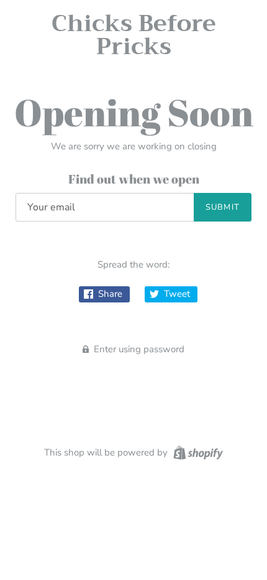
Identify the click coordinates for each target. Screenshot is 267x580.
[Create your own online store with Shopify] (196, 452)
